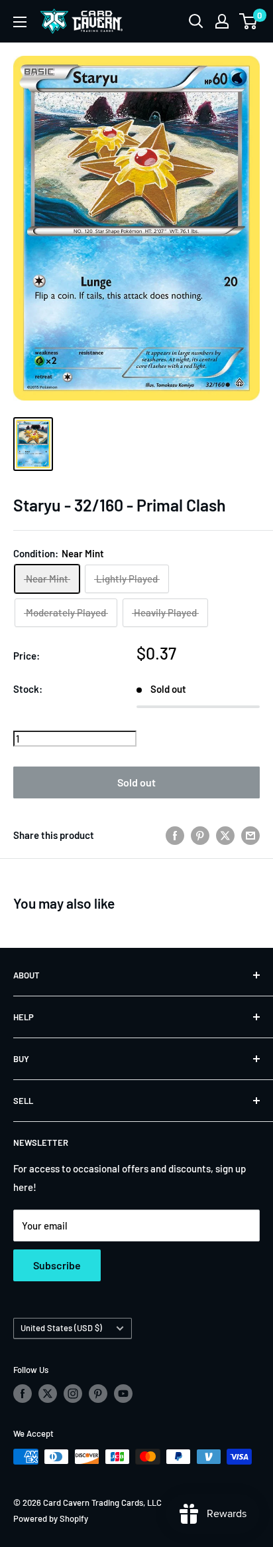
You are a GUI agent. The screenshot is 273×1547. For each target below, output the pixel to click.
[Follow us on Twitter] (47, 1393)
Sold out (136, 782)
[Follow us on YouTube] (123, 1393)
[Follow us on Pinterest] (98, 1393)
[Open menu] (20, 22)
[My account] (222, 21)
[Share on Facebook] (175, 835)
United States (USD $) (61, 1327)
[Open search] (196, 21)
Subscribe (57, 1265)
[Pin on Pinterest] (200, 835)
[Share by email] (250, 835)
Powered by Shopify (50, 1518)
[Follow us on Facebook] (22, 1393)
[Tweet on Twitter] (225, 835)
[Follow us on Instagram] (73, 1393)
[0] (249, 21)
